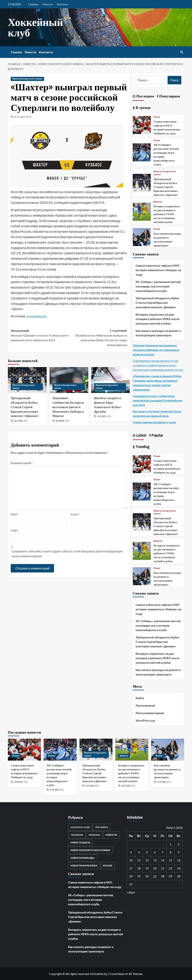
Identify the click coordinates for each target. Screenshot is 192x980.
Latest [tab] (140, 435)
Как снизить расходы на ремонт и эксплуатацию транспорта (167, 239)
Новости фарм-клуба (84, 865)
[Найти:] (152, 80)
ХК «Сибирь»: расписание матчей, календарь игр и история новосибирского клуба (158, 286)
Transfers (76, 834)
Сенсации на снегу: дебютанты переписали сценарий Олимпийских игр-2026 (157, 400)
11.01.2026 (101, 416)
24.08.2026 (18, 781)
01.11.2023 (20, 116)
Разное (157, 117)
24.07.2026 (18, 420)
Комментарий (22, 463)
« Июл (131, 892)
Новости (48, 4)
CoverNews (116, 974)
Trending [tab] (142, 446)
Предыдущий (40, 335)
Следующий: (101, 337)
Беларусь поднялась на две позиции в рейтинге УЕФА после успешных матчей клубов (167, 214)
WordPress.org (145, 720)
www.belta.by (37, 316)
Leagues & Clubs (80, 827)
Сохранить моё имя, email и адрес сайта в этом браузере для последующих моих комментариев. (67, 553)
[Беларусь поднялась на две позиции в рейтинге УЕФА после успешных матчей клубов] (142, 211)
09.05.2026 (60, 420)
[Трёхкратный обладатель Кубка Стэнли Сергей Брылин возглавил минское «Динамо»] (142, 182)
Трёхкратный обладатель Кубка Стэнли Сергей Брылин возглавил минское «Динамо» (25, 407)
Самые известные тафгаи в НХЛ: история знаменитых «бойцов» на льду (167, 127)
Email (75, 514)
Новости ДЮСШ (80, 842)
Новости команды (82, 858)
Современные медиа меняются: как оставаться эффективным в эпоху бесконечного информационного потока (158, 365)
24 (131, 876)
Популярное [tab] (169, 96)
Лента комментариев (150, 713)
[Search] (181, 52)
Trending (94, 834)
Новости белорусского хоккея (27, 78)
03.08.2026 (54, 789)
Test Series (101, 827)
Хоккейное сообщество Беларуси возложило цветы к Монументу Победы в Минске (68, 407)
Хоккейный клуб (35, 27)
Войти (140, 698)
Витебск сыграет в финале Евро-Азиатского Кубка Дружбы (107, 404)
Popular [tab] (157, 435)
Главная (33, 4)
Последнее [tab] (144, 96)
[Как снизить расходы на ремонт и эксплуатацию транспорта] (142, 236)
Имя (15, 514)
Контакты (62, 4)
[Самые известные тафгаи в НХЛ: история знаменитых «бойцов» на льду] (142, 124)
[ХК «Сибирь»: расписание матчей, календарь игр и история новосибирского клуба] (142, 152)
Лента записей (145, 705)
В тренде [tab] (143, 107)
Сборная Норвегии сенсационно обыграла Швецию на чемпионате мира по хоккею (156, 350)
